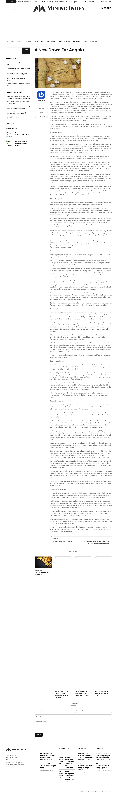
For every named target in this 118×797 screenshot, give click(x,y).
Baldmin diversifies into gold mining (42, 574)
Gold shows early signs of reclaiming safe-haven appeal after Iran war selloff (17, 74)
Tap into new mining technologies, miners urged (101, 693)
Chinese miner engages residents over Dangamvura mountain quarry (96, 542)
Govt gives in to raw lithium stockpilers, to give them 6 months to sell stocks (62, 694)
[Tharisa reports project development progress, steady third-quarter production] (61, 775)
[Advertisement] (59, 24)
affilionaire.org (10, 107)
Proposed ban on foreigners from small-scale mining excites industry (17, 113)
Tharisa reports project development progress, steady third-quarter (70, 776)
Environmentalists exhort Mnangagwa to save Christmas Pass (85, 755)
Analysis (19, 41)
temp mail (9, 112)
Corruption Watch (64, 41)
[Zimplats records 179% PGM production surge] (9, 143)
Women (36, 41)
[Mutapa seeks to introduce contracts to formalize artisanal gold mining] (9, 135)
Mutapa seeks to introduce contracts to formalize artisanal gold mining (18, 69)
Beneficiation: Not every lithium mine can (14, 127)
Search (26, 51)
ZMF (42, 41)
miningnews (38, 55)
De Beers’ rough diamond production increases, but (47, 755)
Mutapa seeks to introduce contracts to (22, 134)
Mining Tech (93, 41)
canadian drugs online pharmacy (15, 96)
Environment (76, 41)
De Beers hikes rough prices (62, 542)
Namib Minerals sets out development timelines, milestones (69, 762)
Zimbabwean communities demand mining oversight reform (85, 767)
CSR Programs (51, 41)
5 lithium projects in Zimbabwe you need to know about (18, 97)
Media (85, 41)
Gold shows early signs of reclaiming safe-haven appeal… (49, 2)
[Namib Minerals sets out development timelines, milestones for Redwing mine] (61, 760)
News (12, 41)
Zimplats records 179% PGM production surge (85, 2)
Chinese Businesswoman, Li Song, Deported (102, 766)
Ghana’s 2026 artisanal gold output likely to (48, 766)
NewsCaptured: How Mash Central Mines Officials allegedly (103, 755)
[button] (7, 8)
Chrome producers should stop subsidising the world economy (18, 107)
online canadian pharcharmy (14, 102)
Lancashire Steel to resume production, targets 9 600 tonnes (82, 693)
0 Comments (42, 116)
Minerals (28, 41)
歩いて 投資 (10, 117)
